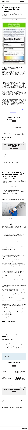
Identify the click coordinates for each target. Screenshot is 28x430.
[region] (14, 141)
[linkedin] (12, 19)
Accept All (25, 428)
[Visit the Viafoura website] (24, 142)
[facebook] (11, 19)
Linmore (18, 357)
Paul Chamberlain (7, 356)
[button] (2, 1)
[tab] (4, 139)
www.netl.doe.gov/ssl (13, 112)
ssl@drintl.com (23, 109)
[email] (16, 19)
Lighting (3, 5)
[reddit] (15, 19)
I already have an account (14, 148)
